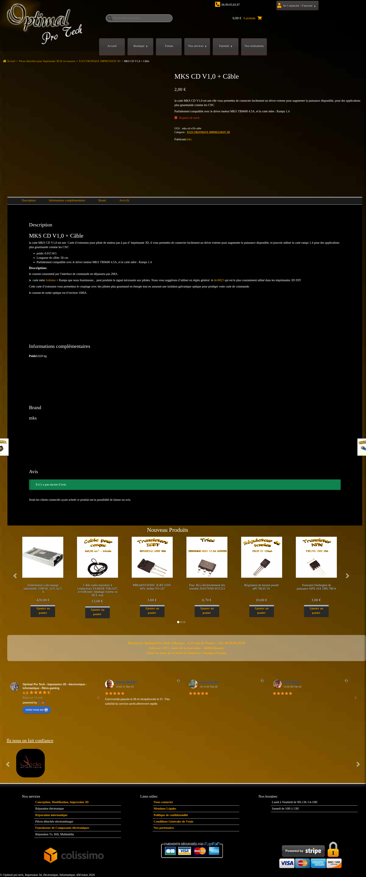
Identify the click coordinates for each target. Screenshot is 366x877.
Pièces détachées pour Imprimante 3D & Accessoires (47, 61)
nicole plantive (209, 682)
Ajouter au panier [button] (43, 610)
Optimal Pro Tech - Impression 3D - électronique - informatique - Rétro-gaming (55, 686)
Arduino (51, 280)
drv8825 (219, 280)
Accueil (112, 46)
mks (189, 139)
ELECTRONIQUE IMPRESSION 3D (99, 61)
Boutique (138, 46)
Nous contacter (163, 802)
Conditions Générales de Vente (173, 821)
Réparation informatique (51, 815)
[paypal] (192, 850)
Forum (169, 46)
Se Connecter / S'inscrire (298, 5)
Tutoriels (224, 46)
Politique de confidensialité (171, 815)
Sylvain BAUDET (126, 682)
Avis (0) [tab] (124, 200)
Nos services (195, 46)
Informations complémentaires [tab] (67, 200)
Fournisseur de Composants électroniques (62, 827)
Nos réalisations (254, 46)
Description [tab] (29, 200)
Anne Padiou (291, 682)
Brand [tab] (102, 200)
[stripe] (310, 853)
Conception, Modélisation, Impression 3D (62, 802)
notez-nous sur (35, 709)
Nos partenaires (164, 827)
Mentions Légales (165, 808)
